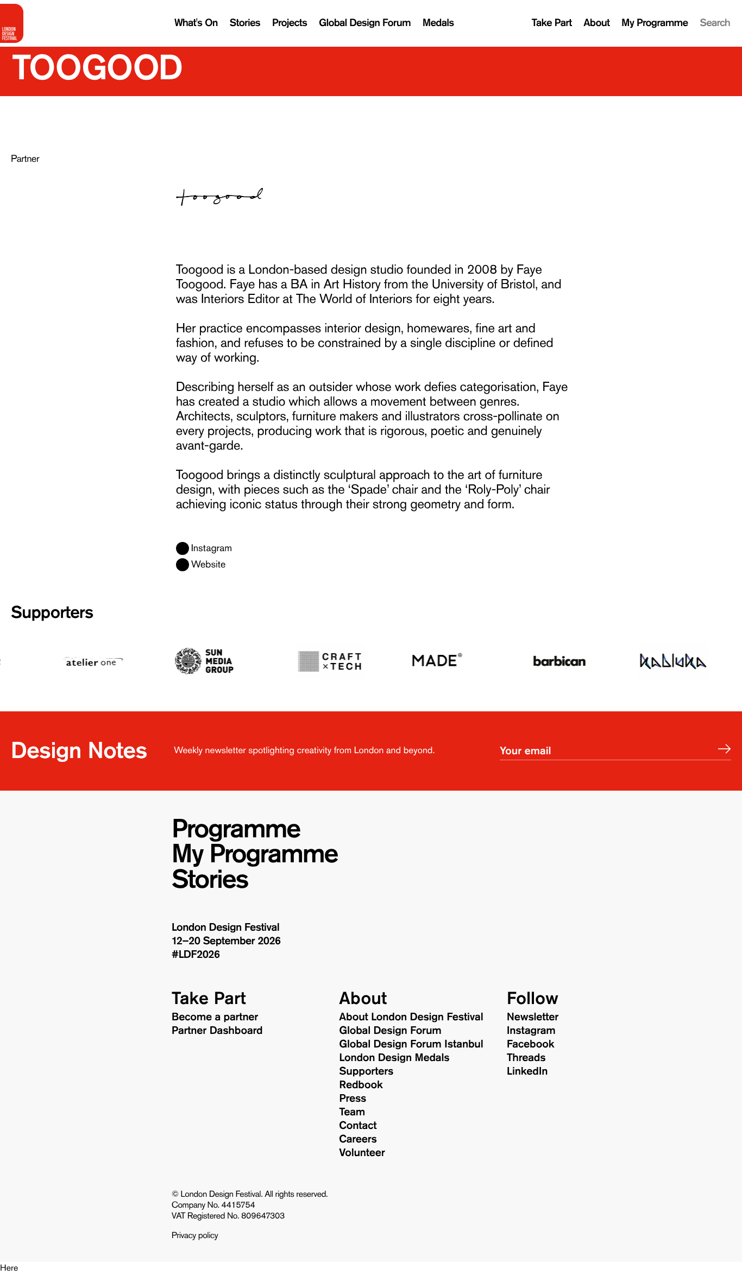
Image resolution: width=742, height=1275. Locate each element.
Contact (357, 1126)
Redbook (360, 1085)
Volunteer (362, 1153)
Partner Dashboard (217, 1031)
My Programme (654, 23)
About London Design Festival (411, 1017)
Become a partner (215, 1017)
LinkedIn (527, 1071)
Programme (236, 829)
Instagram (211, 548)
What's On (196, 23)
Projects (289, 23)
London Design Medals (394, 1058)
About (596, 23)
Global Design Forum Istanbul (411, 1044)
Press (352, 1098)
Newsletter (532, 1017)
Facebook (531, 1044)
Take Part (552, 23)
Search (715, 23)
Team (352, 1112)
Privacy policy (195, 1236)
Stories (245, 23)
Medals (438, 23)
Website (208, 564)
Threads (526, 1058)
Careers (358, 1139)
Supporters (52, 612)
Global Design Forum (365, 23)
